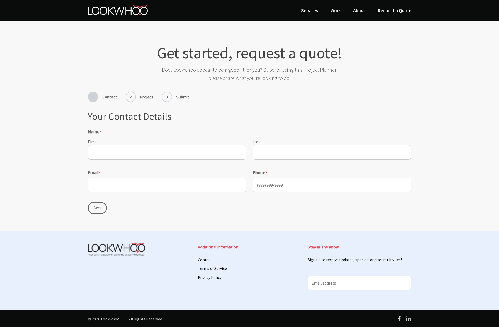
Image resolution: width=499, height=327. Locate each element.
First (92, 141)
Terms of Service (212, 268)
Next (97, 208)
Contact (205, 259)
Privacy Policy (209, 277)
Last (256, 141)
